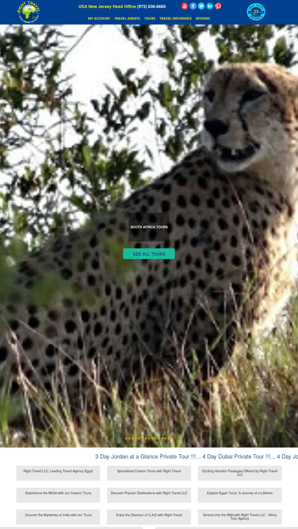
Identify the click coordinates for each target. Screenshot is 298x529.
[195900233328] (193, 6)
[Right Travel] (29, 12)
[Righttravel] (201, 6)
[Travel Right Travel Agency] (209, 6)
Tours (149, 18)
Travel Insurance (175, 18)
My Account (99, 18)
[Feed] (184, 6)
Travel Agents (127, 18)
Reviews (203, 18)
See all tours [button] (149, 253)
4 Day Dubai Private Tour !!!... (203, 456)
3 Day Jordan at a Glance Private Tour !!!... (112, 456)
